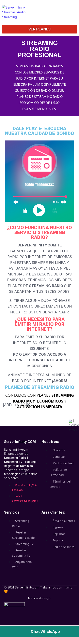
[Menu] (63, 9)
